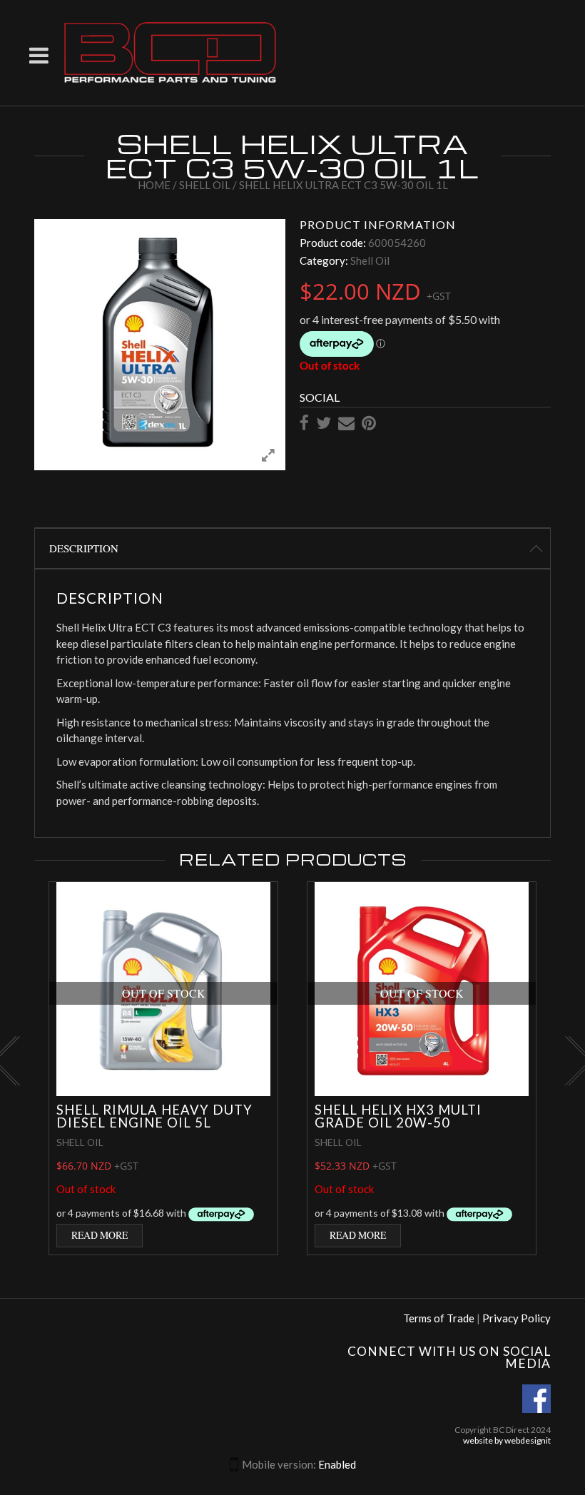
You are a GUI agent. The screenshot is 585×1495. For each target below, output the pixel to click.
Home (154, 184)
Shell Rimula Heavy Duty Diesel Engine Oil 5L (154, 1116)
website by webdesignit (507, 1440)
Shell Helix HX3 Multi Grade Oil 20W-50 (398, 1116)
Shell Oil (204, 184)
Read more (99, 1235)
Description (83, 548)
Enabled (337, 1464)
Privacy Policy (516, 1318)
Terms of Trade (438, 1318)
